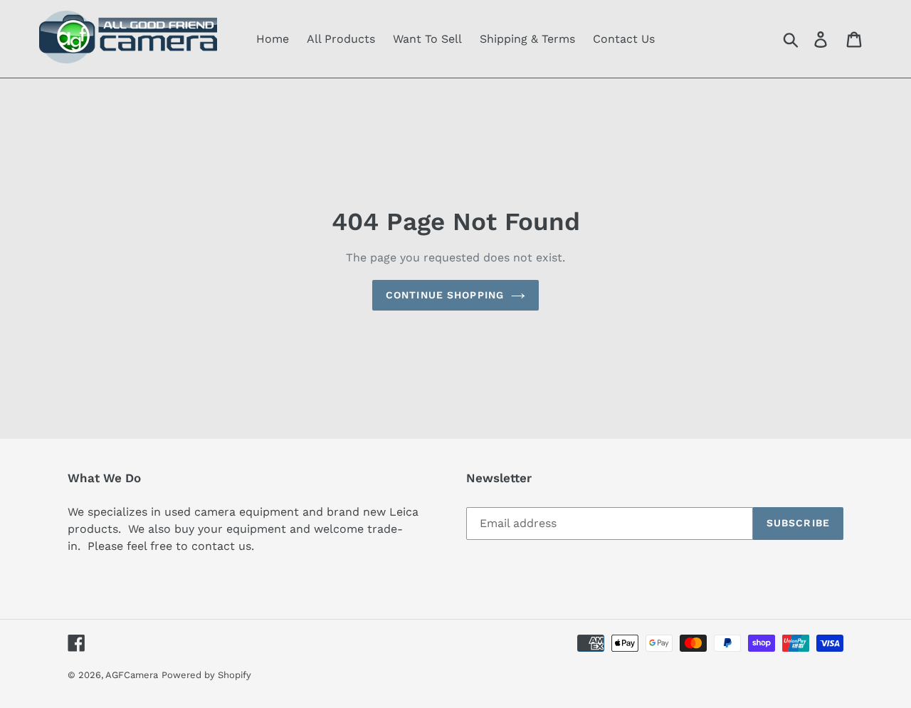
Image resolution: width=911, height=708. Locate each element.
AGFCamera (131, 675)
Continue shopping (445, 295)
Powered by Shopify (206, 675)
